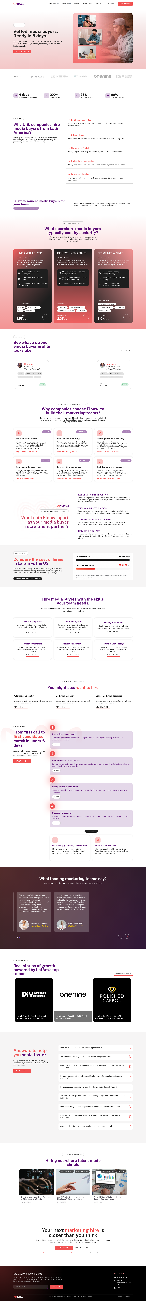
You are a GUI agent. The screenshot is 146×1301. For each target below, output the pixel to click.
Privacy (90, 1296)
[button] (54, 3)
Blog (84, 1296)
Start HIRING (125, 4)
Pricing (76, 3)
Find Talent (52, 1296)
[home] (20, 3)
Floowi (119, 1288)
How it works (61, 1296)
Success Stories (87, 3)
